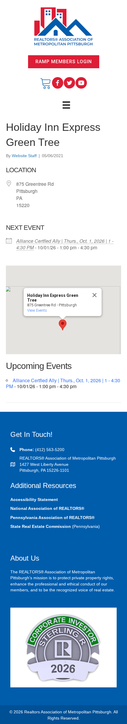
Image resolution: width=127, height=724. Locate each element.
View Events (37, 310)
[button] (63, 61)
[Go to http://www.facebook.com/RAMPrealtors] (58, 83)
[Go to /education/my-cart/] (46, 83)
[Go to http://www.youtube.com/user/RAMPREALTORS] (81, 83)
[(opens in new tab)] (63, 647)
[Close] (94, 295)
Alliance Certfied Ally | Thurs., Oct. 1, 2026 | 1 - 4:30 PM (64, 244)
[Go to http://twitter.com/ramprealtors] (69, 83)
